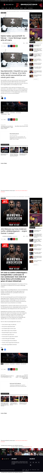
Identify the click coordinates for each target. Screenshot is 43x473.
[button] (41, 8)
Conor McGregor (6, 112)
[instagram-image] (3, 451)
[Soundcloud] (36, 462)
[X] (38, 0)
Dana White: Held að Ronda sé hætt (21, 126)
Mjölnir (9, 114)
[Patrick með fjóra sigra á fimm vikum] (31, 76)
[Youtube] (41, 0)
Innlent (5, 12)
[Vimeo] (40, 0)
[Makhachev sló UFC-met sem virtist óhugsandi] (31, 64)
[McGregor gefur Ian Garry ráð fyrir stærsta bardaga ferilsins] (31, 71)
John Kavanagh (18, 112)
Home (2, 11)
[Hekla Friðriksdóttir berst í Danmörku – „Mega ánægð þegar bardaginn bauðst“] (14, 150)
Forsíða (4, 11)
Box (1, 152)
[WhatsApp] (16, 46)
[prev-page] (1, 158)
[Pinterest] (14, 46)
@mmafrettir (28, 446)
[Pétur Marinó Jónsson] (1, 43)
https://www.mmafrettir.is (13, 135)
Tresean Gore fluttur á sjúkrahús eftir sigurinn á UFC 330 (38, 60)
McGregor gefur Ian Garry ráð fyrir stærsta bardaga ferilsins (38, 72)
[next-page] (3, 158)
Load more (35, 79)
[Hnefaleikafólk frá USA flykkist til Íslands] (5, 150)
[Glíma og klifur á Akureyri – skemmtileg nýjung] (23, 150)
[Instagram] (37, 0)
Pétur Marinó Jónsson (6, 43)
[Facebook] (35, 0)
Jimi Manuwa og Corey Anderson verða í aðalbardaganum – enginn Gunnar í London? (7, 127)
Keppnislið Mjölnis (4, 114)
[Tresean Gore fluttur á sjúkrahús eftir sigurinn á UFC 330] (31, 60)
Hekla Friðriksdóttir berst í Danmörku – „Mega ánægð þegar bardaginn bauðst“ (14, 155)
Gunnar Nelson (12, 112)
